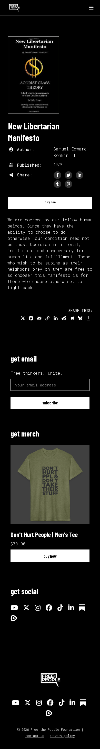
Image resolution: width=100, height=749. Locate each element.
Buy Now (50, 202)
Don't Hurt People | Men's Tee (44, 534)
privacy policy (62, 736)
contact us (34, 736)
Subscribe (50, 402)
